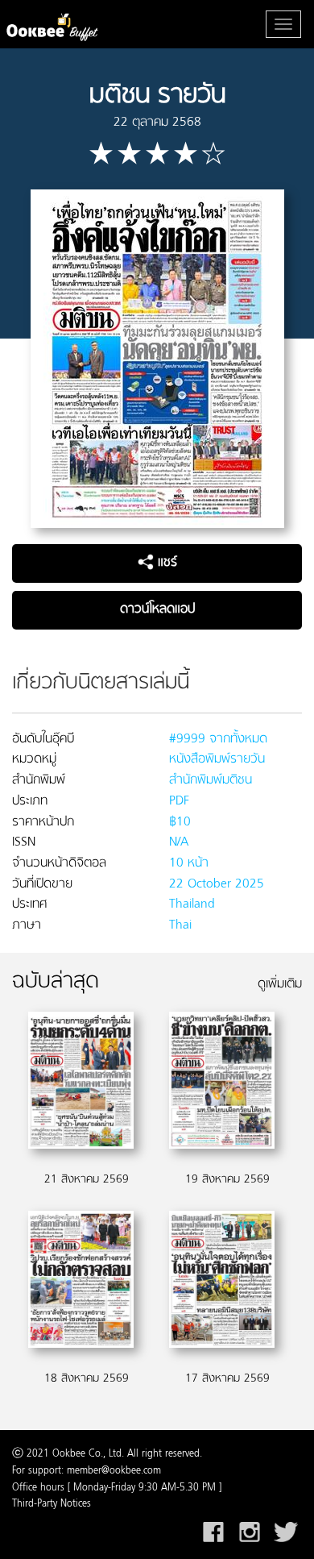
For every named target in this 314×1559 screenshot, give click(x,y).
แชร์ (165, 562)
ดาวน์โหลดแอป (157, 609)
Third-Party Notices (51, 1504)
